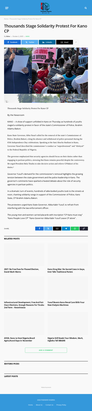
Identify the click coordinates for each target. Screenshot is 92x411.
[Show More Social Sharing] (76, 42)
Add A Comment (46, 350)
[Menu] (6, 8)
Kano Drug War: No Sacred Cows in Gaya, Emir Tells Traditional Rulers (66, 270)
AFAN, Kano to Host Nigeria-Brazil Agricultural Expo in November (19, 339)
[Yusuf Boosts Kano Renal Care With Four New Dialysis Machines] (68, 287)
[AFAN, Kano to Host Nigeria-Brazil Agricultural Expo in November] (24, 323)
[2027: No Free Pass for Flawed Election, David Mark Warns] (24, 254)
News (27, 36)
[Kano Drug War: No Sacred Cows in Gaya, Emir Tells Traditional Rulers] (68, 254)
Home (6, 19)
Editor (8, 36)
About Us (39, 405)
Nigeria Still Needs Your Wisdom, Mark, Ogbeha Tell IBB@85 (65, 339)
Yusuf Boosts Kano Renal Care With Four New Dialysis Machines (66, 303)
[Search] (85, 8)
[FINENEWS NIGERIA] (46, 8)
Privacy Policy (61, 405)
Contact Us (49, 405)
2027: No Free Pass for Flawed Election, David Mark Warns (21, 270)
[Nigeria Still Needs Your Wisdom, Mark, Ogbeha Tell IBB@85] (68, 323)
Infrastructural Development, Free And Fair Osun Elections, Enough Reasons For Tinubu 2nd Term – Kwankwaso (24, 305)
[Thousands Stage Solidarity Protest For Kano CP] (46, 75)
